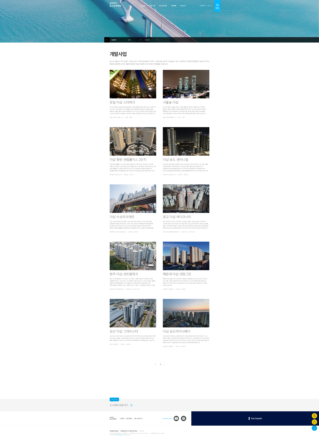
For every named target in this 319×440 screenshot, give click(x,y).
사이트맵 (141, 431)
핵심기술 (152, 6)
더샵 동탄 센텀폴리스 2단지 (128, 159)
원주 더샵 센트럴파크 (124, 273)
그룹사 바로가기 (138, 418)
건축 (129, 40)
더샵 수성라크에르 (122, 216)
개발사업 (147, 40)
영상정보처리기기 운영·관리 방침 (129, 431)
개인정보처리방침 (114, 431)
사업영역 (143, 6)
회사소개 (183, 6)
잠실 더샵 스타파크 (122, 102)
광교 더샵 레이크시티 (177, 216)
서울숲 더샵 (171, 102)
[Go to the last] (164, 364)
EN (208, 5)
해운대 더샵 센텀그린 (177, 273)
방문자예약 (129, 418)
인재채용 (173, 6)
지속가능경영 (163, 6)
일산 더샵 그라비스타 (124, 331)
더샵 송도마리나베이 (176, 331)
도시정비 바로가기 (119, 405)
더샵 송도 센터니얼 (175, 159)
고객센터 (202, 6)
